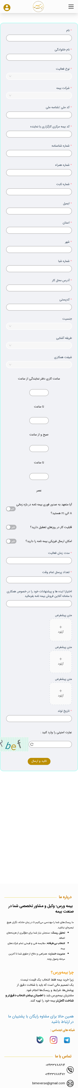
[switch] (11, 508)
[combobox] (39, 76)
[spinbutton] (39, 393)
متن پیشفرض (63, 615)
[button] (32, 391)
